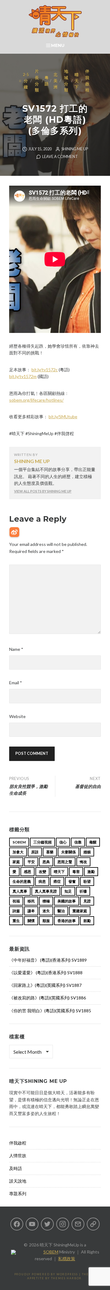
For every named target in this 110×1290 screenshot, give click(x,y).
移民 (31, 901)
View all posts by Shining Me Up (43, 491)
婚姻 (87, 852)
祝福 (16, 901)
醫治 (61, 911)
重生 (16, 920)
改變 (42, 871)
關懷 (31, 920)
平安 (31, 861)
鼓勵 (87, 920)
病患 (42, 881)
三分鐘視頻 (42, 842)
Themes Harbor (66, 1278)
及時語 (15, 1168)
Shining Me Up (74, 149)
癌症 (57, 881)
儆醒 (93, 842)
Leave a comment (60, 156)
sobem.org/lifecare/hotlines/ (36, 400)
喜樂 (49, 852)
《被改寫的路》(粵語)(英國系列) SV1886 (47, 997)
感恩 (27, 871)
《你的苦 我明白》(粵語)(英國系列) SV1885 (50, 1010)
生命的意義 (22, 881)
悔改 (83, 861)
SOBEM (50, 1251)
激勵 (91, 871)
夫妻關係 (68, 852)
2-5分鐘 (26, 80)
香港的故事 (66, 920)
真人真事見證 (46, 891)
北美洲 (55, 80)
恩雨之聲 (64, 861)
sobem (19, 842)
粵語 (47, 80)
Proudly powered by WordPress (46, 1274)
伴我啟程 (87, 80)
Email (15, 682)
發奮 (72, 881)
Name (16, 649)
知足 (68, 891)
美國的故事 (66, 901)
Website (17, 716)
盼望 (87, 881)
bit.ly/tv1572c (44, 369)
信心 (63, 842)
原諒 (34, 852)
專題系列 (17, 1193)
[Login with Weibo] (14, 532)
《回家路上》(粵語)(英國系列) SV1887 (45, 985)
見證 (87, 901)
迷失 (46, 911)
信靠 (78, 842)
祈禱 (83, 891)
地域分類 (66, 80)
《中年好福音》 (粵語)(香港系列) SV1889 (48, 960)
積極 (46, 901)
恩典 (46, 861)
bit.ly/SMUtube (63, 416)
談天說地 (17, 1181)
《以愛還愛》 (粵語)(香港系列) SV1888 (45, 972)
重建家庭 (79, 911)
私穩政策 (66, 1258)
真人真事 (20, 891)
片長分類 (37, 80)
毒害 (76, 871)
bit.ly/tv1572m (23, 376)
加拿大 (18, 852)
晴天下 (77, 80)
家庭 (16, 861)
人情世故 (17, 1155)
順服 (46, 920)
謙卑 (31, 911)
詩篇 (16, 911)
